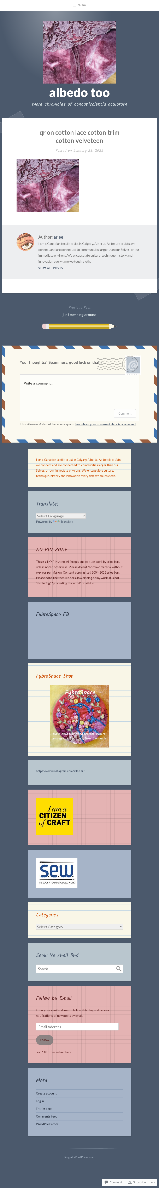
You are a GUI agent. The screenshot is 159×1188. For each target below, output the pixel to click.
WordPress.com (47, 1124)
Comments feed (46, 1116)
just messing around (79, 311)
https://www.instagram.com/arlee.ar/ (60, 771)
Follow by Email (54, 998)
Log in (40, 1101)
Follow (44, 1040)
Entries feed (44, 1108)
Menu (82, 5)
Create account (46, 1093)
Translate (66, 521)
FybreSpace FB (52, 614)
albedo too (79, 92)
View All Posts (50, 268)
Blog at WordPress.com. (79, 1157)
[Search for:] (79, 969)
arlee (58, 236)
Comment (124, 413)
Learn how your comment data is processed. (105, 424)
